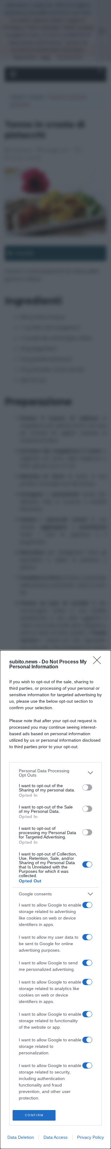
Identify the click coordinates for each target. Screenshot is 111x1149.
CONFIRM (34, 1115)
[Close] (99, 662)
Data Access (55, 1137)
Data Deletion (20, 1137)
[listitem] (55, 773)
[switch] (87, 787)
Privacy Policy (90, 1137)
